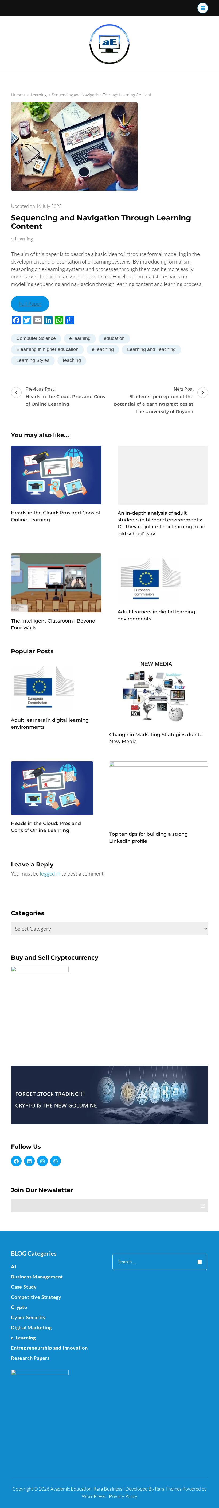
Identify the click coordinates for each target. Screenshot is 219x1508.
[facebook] (16, 1161)
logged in (50, 873)
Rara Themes (168, 1489)
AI (14, 1266)
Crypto (19, 1307)
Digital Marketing (31, 1327)
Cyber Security (28, 1317)
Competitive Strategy (36, 1297)
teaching (72, 360)
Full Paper (30, 303)
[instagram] (42, 1161)
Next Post (154, 400)
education (114, 338)
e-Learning (22, 239)
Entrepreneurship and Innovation (49, 1348)
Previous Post (65, 397)
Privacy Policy (123, 1496)
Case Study (24, 1287)
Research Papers (30, 1358)
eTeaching (103, 349)
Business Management (37, 1277)
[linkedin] (29, 1161)
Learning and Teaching (151, 349)
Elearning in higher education (47, 349)
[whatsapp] (55, 1161)
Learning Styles (32, 360)
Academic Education (71, 1489)
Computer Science (36, 338)
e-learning (80, 338)
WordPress (93, 1496)
